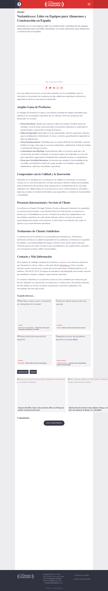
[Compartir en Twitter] (50, 88)
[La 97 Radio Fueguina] (54, 4)
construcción (23, 372)
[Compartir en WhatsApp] (58, 88)
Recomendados (61, 360)
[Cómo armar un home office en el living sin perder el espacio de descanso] (41, 395)
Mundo (20, 12)
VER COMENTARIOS (54, 423)
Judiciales (59, 325)
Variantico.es (65, 265)
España (33, 372)
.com (53, 583)
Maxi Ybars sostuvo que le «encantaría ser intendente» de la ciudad (34, 302)
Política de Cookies (82, 575)
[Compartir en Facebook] (46, 88)
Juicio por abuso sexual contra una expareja (70, 302)
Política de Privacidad (82, 579)
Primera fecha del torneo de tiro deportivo (30, 338)
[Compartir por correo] (61, 88)
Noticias (20, 360)
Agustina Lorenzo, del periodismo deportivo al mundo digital (69, 338)
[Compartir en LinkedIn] (54, 88)
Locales (20, 325)
